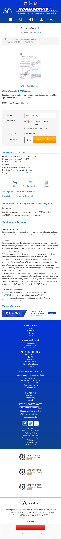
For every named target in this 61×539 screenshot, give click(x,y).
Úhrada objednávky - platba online (30, 371)
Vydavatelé (13, 39)
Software (31, 333)
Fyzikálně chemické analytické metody (18, 196)
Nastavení (30, 521)
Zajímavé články (30, 444)
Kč (39, 28)
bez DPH (37, 32)
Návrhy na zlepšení (30, 433)
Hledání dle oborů (30, 348)
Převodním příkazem (30, 364)
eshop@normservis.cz (30, 385)
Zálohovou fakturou (30, 361)
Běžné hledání (30, 343)
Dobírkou (30, 359)
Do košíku (44, 139)
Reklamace (30, 440)
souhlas (22, 510)
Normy (30, 328)
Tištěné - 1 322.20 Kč (38, 128)
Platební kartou (30, 355)
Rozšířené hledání (30, 346)
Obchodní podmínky (30, 435)
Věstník (30, 400)
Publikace (30, 330)
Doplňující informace (31, 86)
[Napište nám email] (36, 423)
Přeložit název (25, 97)
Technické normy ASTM (30, 39)
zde (41, 534)
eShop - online (30, 378)
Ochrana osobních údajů (30, 438)
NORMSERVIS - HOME (30, 431)
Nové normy (30, 395)
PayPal (30, 357)
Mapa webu (30, 428)
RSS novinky (30, 398)
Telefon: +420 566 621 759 (30, 380)
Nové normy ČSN (30, 442)
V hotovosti (30, 366)
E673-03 (5, 299)
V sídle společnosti (30, 387)
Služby (30, 335)
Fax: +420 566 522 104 (30, 383)
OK (30, 528)
